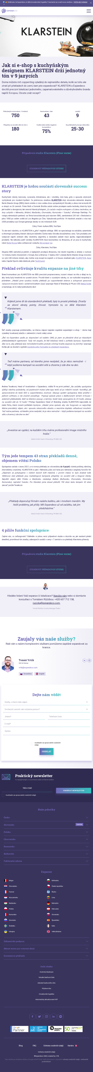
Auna (89, 258)
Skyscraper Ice (46, 243)
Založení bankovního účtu (46, 983)
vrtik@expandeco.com (28, 667)
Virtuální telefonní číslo (46, 977)
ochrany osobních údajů (71, 1059)
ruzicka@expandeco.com (46, 603)
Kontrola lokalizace (46, 972)
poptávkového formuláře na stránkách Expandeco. (48, 347)
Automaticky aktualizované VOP (46, 999)
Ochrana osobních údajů (53, 1045)
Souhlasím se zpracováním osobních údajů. (21, 795)
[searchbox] (5, 702)
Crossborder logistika (46, 994)
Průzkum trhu (46, 988)
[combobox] (46, 701)
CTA (57, 1056)
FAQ (34, 1045)
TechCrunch (40, 261)
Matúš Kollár (86, 284)
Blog (21, 1045)
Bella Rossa (12, 243)
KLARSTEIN (81, 258)
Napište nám (60, 595)
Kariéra (72, 1045)
